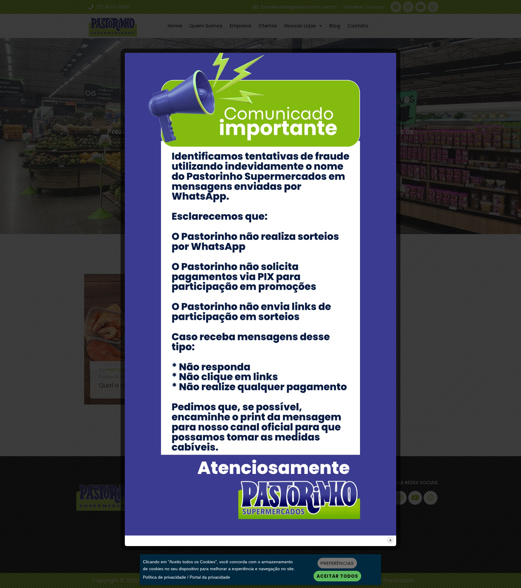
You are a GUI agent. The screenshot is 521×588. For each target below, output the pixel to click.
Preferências (337, 563)
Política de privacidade (164, 577)
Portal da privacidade (210, 577)
